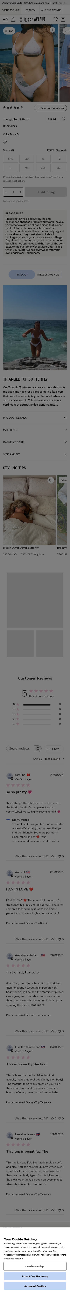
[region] (35, 1259)
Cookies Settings (35, 1266)
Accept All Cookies (35, 1286)
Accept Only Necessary (35, 1276)
